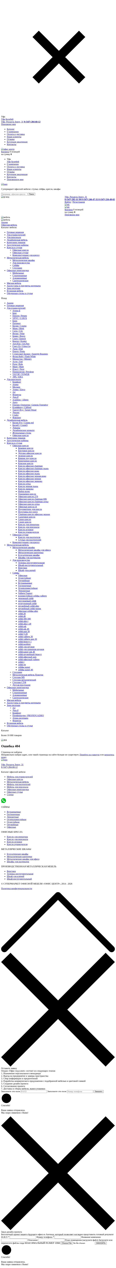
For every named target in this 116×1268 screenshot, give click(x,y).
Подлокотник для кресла (30, 509)
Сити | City (17, 331)
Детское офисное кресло (30, 453)
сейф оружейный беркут (30, 654)
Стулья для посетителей (29, 540)
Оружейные (24, 580)
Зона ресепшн (13, 705)
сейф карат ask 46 (26, 652)
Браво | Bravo (18, 336)
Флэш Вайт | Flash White (24, 356)
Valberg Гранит (25, 593)
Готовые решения (15, 305)
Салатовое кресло (26, 517)
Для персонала (14, 379)
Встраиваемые (25, 583)
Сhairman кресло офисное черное (34, 514)
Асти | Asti (17, 361)
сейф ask (22, 626)
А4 (13, 392)
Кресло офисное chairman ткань (33, 468)
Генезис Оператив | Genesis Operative (30, 405)
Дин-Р (15, 397)
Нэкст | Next (18, 369)
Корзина (5, 152)
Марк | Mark (18, 328)
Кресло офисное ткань (29, 473)
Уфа (3, 119)
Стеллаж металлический (24, 680)
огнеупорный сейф (27, 603)
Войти (68, 202)
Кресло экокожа (25, 489)
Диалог (16, 412)
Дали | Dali (17, 349)
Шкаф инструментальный (30, 565)
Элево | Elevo (18, 389)
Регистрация (79, 202)
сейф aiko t (23, 621)
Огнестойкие (24, 578)
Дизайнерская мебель (17, 420)
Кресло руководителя (28, 532)
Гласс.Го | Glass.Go (21, 346)
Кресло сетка (24, 484)
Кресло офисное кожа (28, 471)
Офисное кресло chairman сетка (33, 501)
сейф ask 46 (23, 629)
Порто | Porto (18, 351)
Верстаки (22, 568)
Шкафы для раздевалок (29, 557)
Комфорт (16, 382)
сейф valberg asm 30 (27, 639)
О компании (13, 131)
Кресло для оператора (28, 524)
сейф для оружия (26, 647)
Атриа (15, 384)
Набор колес (24, 491)
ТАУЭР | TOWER (20, 374)
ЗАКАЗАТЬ (101, 1243)
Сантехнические (20, 280)
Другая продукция (21, 685)
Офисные (22, 575)
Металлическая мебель (18, 545)
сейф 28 (22, 613)
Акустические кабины (17, 440)
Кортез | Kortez (19, 341)
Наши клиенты (14, 137)
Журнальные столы (21, 433)
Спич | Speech (19, 338)
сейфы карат (24, 667)
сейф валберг (24, 644)
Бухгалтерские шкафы (29, 555)
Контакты (11, 144)
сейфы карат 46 (25, 669)
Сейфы (15, 265)
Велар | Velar (18, 333)
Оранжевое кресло (27, 494)
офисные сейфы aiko (28, 611)
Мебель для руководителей (20, 777)
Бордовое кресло (26, 450)
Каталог (11, 129)
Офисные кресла (20, 250)
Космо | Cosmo (19, 326)
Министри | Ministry (22, 359)
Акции (4, 222)
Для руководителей (16, 308)
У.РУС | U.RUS (19, 318)
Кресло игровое (25, 529)
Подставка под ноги (28, 512)
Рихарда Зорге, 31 (12, 764)
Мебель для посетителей (18, 784)
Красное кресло (25, 463)
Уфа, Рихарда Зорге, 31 (12, 122)
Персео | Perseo (19, 315)
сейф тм (22, 664)
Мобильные (18, 273)
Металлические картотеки (30, 552)
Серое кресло (24, 519)
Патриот (16, 323)
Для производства (21, 263)
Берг (14, 313)
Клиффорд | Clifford (21, 407)
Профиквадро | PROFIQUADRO (28, 715)
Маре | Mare (18, 366)
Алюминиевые (19, 278)
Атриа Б (16, 310)
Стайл (15, 415)
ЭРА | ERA (17, 377)
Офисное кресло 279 (28, 496)
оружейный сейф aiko (28, 606)
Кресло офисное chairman (30, 466)
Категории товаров (16, 438)
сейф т (21, 662)
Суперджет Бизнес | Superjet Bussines (30, 354)
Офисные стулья (20, 252)
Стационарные (19, 275)
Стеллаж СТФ (19, 682)
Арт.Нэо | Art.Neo (20, 344)
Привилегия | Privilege (23, 372)
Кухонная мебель (15, 723)
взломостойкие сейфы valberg (32, 596)
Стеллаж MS (18, 677)
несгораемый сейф (27, 601)
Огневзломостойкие (28, 588)
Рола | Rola (17, 364)
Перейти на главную (90, 754)
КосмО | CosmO (20, 425)
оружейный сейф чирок (29, 608)
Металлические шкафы (23, 260)
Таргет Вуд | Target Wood (24, 410)
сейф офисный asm (27, 657)
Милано (16, 387)
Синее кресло (24, 522)
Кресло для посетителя (29, 537)
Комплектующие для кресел (25, 255)
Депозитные (24, 591)
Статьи (10, 794)
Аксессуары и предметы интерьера (24, 703)
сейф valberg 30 (25, 636)
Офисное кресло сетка (29, 504)
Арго (14, 402)
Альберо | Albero (20, 400)
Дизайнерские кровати (23, 430)
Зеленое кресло (25, 456)
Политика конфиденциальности (16, 888)
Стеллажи (17, 268)
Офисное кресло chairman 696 (32, 499)
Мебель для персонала (17, 787)
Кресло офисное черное (29, 478)
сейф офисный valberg (28, 659)
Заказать (98, 1091)
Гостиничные (24, 585)
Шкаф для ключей (27, 570)
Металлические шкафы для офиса (34, 550)
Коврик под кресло (27, 458)
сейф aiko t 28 (24, 624)
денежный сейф (25, 598)
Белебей (9, 119)
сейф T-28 (23, 634)
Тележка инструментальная (31, 562)
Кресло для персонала (28, 527)
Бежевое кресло (25, 448)
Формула (16, 394)
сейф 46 (22, 616)
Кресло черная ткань (28, 486)
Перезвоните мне (15, 179)
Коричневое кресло (27, 461)
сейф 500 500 (24, 619)
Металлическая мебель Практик (27, 675)
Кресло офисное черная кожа (32, 476)
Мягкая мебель (14, 700)
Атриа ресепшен (20, 718)
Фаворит (16, 417)
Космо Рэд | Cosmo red (23, 422)
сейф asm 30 (24, 631)
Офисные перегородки (18, 687)
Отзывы (11, 139)
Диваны (16, 428)
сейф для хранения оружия (31, 649)
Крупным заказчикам (17, 142)
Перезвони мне (8, 124)
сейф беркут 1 (25, 641)
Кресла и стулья (14, 443)
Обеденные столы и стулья (20, 725)
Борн (14, 321)
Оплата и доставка (16, 134)
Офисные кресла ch (27, 506)
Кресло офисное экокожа (30, 481)
